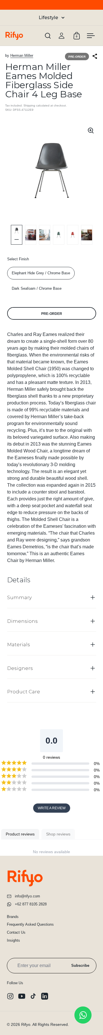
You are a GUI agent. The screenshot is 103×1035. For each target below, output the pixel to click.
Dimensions (22, 621)
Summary (19, 597)
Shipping (29, 105)
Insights (13, 940)
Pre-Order (51, 314)
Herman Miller (21, 55)
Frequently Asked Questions (30, 924)
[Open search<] (48, 36)
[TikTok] (33, 996)
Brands (13, 917)
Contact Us (16, 932)
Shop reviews (58, 834)
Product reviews (20, 834)
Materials (18, 644)
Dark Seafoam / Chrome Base (37, 288)
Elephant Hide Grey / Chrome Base (41, 273)
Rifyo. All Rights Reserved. (45, 1024)
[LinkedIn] (44, 996)
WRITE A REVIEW (52, 808)
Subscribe (80, 965)
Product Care (23, 691)
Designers (20, 668)
